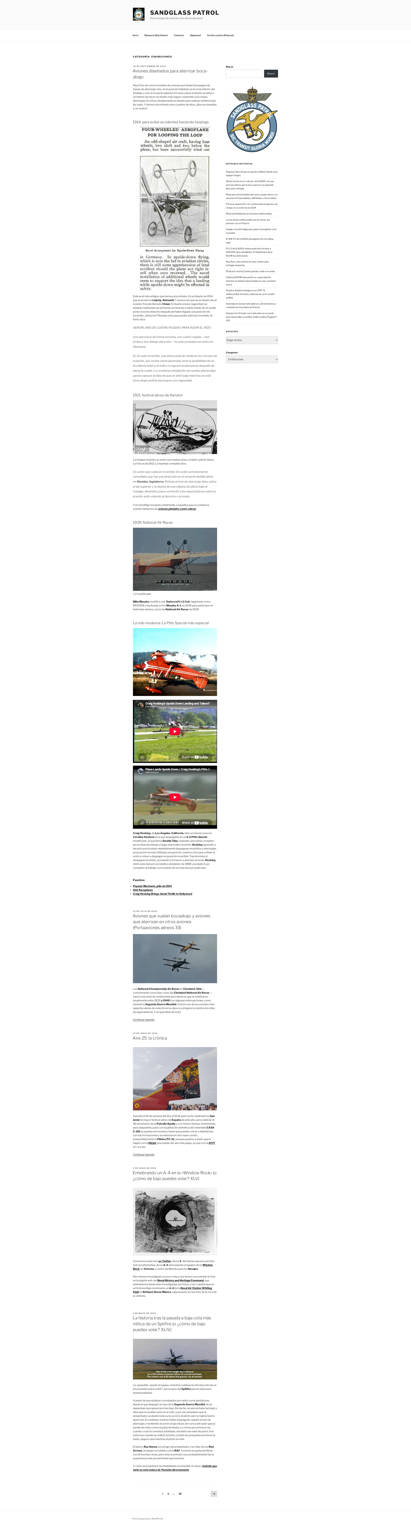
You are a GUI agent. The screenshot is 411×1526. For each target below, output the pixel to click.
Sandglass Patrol (184, 12)
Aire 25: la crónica (150, 1038)
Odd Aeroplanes (143, 890)
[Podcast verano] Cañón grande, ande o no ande (250, 271)
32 (181, 1493)
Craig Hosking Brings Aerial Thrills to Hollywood (162, 893)
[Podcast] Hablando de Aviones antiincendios (249, 213)
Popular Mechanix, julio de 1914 (152, 886)
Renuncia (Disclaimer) (156, 35)
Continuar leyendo (144, 1019)
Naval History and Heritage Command (180, 1280)
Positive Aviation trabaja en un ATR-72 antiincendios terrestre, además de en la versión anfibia (250, 294)
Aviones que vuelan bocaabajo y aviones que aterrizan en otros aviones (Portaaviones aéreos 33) (171, 921)
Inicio (135, 35)
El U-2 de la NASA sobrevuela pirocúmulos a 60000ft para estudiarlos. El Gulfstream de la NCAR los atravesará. (249, 252)
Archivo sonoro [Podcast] (220, 35)
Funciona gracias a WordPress (147, 1518)
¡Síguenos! (195, 35)
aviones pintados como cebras (177, 508)
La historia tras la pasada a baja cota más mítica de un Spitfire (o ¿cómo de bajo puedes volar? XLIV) (172, 1323)
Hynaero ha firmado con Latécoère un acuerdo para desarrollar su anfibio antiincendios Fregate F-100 (251, 317)
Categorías (232, 352)
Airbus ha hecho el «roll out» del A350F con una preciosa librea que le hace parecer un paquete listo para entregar (250, 185)
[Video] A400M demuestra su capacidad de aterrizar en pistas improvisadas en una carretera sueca (251, 281)
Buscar (229, 66)
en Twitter (164, 1261)
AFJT (212, 1143)
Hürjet (152, 1143)
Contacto (179, 35)
